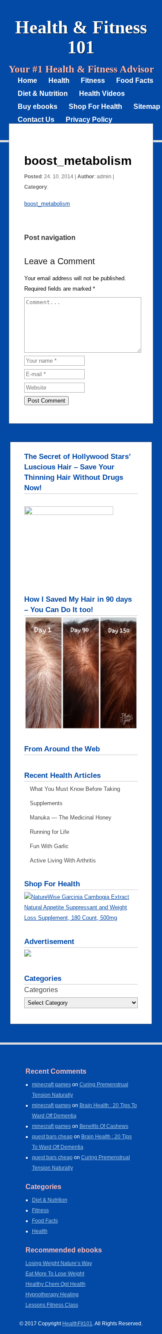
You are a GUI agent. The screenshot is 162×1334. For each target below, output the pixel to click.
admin (104, 177)
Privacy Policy (89, 119)
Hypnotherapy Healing (52, 1294)
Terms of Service (45, 132)
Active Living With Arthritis (63, 860)
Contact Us (36, 119)
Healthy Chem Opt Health (55, 1284)
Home (27, 80)
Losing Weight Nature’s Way (58, 1263)
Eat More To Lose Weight (54, 1274)
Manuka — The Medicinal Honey (70, 817)
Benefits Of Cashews (103, 1126)
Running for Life (49, 832)
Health (59, 80)
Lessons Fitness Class (51, 1305)
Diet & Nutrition (43, 93)
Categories (41, 989)
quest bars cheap (52, 1137)
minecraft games (51, 1085)
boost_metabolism (47, 203)
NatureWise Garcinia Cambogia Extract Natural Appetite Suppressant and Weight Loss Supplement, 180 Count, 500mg (76, 907)
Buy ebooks (37, 106)
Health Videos (102, 93)
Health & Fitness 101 (81, 37)
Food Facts (134, 80)
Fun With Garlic (49, 846)
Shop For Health (95, 106)
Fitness (93, 80)
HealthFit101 (77, 1324)
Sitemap (146, 106)
